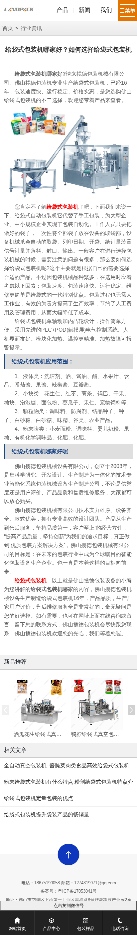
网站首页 (17, 928)
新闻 (84, 10)
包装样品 (85, 928)
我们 (106, 10)
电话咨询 (120, 928)
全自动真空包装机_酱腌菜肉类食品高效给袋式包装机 (66, 765)
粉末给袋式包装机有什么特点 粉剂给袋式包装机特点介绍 (68, 784)
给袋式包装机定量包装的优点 (38, 798)
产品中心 (51, 928)
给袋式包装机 (62, 207)
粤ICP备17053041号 (77, 891)
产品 (62, 10)
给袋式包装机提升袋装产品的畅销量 (46, 814)
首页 (7, 28)
